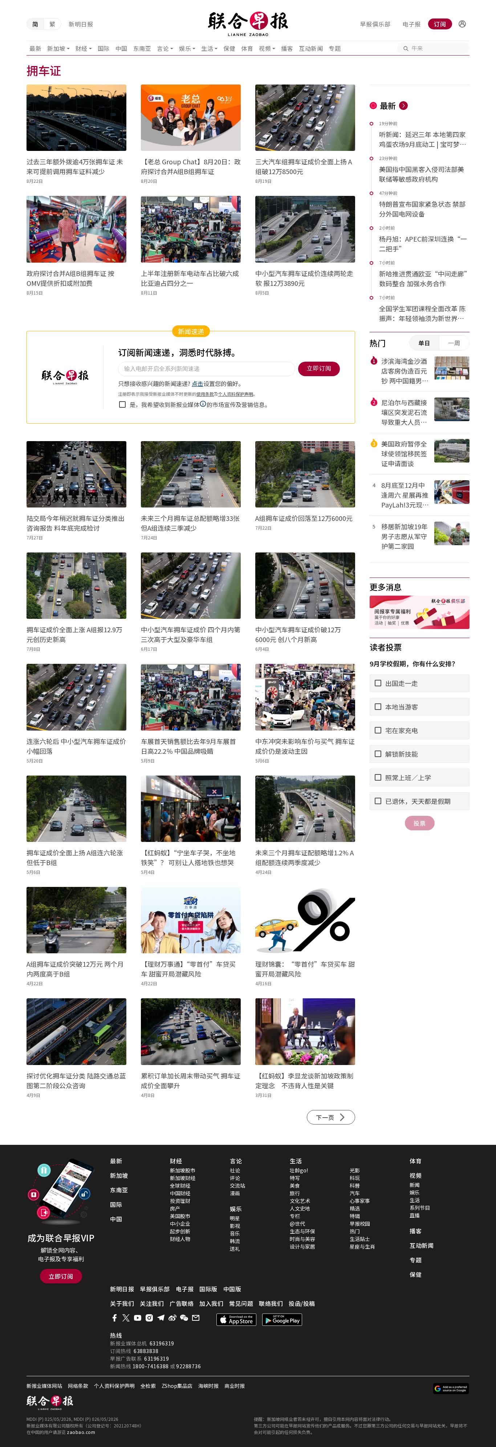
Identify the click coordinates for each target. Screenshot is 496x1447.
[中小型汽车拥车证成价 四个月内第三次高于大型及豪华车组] (191, 585)
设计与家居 (302, 1246)
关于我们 (122, 1303)
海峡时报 (208, 1385)
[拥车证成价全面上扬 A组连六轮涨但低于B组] (76, 809)
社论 (235, 1170)
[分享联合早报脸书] (114, 1318)
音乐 (235, 1233)
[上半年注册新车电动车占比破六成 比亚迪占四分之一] (191, 229)
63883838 (146, 1350)
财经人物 (180, 1238)
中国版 (232, 1288)
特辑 (355, 1216)
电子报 (411, 24)
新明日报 (81, 24)
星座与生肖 (362, 1246)
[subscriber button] (462, 24)
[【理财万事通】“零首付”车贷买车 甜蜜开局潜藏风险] (191, 920)
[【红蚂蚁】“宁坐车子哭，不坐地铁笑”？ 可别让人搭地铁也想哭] (191, 809)
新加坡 (56, 48)
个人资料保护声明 (114, 1385)
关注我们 (152, 1303)
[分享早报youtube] (137, 1318)
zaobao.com (81, 1432)
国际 (104, 48)
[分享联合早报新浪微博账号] (172, 1318)
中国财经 (180, 1193)
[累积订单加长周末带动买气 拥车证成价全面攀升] (191, 1031)
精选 (355, 1208)
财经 (82, 48)
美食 (295, 1185)
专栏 (295, 1216)
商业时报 (234, 1385)
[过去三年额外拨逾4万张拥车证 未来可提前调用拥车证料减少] (76, 118)
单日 (424, 342)
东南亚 (142, 48)
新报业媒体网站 (44, 1385)
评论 (235, 1177)
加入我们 (211, 1303)
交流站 (237, 1185)
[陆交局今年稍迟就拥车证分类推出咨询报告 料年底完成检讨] (76, 474)
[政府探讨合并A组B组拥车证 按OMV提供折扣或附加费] (76, 229)
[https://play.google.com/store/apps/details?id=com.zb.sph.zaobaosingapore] (282, 1320)
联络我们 (271, 1303)
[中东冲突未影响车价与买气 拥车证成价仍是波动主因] (305, 697)
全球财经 (180, 1185)
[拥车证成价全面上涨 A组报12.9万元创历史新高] (76, 585)
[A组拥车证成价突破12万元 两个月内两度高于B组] (76, 920)
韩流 (235, 1241)
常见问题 (241, 1303)
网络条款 (78, 1385)
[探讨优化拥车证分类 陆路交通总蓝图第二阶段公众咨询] (76, 1031)
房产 (175, 1208)
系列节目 (420, 1207)
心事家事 (360, 1200)
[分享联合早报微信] (184, 1318)
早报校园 (360, 1223)
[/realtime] (403, 105)
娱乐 (185, 48)
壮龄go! (299, 1170)
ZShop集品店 (177, 1385)
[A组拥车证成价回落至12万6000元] (305, 474)
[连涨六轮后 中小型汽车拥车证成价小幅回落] (76, 697)
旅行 (295, 1193)
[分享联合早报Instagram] (149, 1318)
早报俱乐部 (375, 24)
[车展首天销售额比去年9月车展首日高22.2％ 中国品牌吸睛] (191, 697)
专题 (335, 48)
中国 (121, 48)
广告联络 (182, 1303)
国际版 (208, 1288)
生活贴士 (360, 1238)
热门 (355, 1231)
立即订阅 (61, 1276)
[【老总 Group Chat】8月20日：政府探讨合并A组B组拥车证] (191, 118)
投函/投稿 (302, 1303)
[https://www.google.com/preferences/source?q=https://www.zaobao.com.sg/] (451, 1388)
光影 (355, 1170)
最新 (35, 48)
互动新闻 (311, 48)
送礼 (235, 1248)
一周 (454, 342)
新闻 (415, 1184)
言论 (163, 48)
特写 (295, 1177)
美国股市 (180, 1216)
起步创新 (180, 1231)
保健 (229, 48)
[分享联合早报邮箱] (195, 1318)
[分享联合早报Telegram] (160, 1318)
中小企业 (180, 1223)
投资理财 (180, 1200)
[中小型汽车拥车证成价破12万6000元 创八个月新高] (305, 585)
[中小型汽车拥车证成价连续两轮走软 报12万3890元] (305, 229)
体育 (247, 48)
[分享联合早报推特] (126, 1318)
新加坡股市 (182, 1170)
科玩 (355, 1177)
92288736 (188, 1366)
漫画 (235, 1193)
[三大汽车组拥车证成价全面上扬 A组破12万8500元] (305, 118)
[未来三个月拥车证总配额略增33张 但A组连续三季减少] (191, 474)
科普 (355, 1185)
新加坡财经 (182, 1177)
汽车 (355, 1193)
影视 (235, 1225)
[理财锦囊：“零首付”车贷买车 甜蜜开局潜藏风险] (305, 920)
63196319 (162, 1343)
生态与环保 (302, 1231)
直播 (415, 1215)
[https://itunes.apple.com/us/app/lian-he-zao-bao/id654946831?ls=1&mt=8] (236, 1320)
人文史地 (300, 1208)
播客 (287, 48)
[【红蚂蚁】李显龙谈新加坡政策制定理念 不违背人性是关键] (305, 1031)
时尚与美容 (302, 1238)
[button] (462, 24)
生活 (207, 48)
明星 (235, 1218)
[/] (248, 24)
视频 (265, 48)
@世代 (297, 1223)
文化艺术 (300, 1200)
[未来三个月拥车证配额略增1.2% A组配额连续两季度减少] (305, 809)
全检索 (148, 1385)
